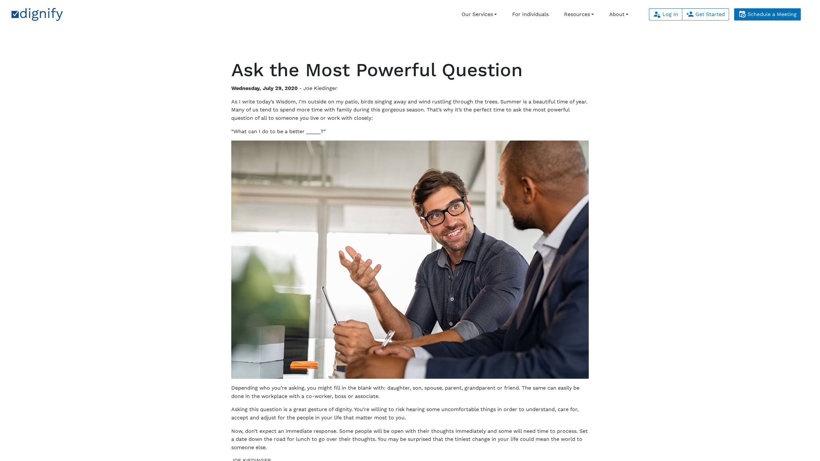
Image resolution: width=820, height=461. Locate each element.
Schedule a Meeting (771, 14)
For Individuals (530, 14)
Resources (577, 14)
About (617, 14)
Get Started (709, 14)
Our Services (477, 14)
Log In (669, 14)
